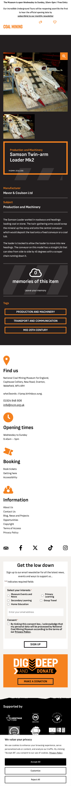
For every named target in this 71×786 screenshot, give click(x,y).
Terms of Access (12, 528)
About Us (8, 507)
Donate (63, 22)
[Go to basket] (59, 30)
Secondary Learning (21, 600)
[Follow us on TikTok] (50, 548)
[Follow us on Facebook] (20, 548)
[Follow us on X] (35, 548)
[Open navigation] (65, 30)
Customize (35, 770)
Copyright (8, 524)
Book (47, 22)
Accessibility (10, 477)
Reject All (35, 779)
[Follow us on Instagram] (65, 548)
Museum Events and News (21, 595)
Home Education (20, 604)
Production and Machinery (26, 150)
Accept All (35, 761)
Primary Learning (49, 595)
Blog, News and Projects (16, 515)
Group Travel (50, 600)
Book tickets (10, 469)
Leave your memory (35, 290)
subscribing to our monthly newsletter (35, 16)
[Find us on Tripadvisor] (6, 548)
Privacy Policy (56, 752)
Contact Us (9, 511)
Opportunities (10, 520)
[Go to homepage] (13, 27)
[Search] (51, 30)
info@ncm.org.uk (13, 405)
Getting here (10, 473)
